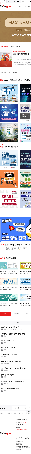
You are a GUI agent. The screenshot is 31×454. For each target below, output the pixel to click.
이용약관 (9, 413)
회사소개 (2, 413)
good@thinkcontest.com (22, 429)
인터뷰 (18, 46)
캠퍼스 (12, 46)
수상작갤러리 (5, 46)
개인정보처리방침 (18, 413)
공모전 (19, 6)
